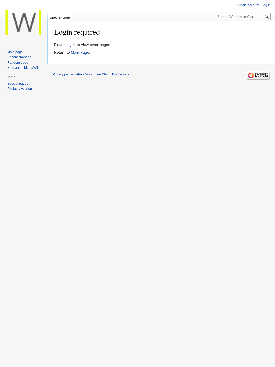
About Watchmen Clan (92, 74)
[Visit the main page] (23, 21)
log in (71, 44)
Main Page (80, 52)
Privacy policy (63, 74)
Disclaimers (120, 74)
